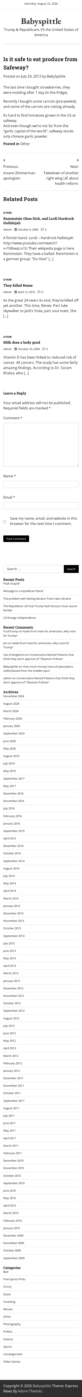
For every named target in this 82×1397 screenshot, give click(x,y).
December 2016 (13, 793)
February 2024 (12, 718)
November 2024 (13, 696)
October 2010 (12, 1176)
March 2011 (10, 1146)
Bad (5, 1272)
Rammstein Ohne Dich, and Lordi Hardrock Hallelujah (38, 220)
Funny (7, 1287)
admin (7, 229)
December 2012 (13, 988)
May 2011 (9, 1130)
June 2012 (9, 1033)
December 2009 (13, 1235)
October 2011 (12, 1093)
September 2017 (13, 778)
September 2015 (13, 831)
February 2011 (12, 1153)
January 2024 (11, 726)
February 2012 (12, 1063)
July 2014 (9, 876)
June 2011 (9, 1123)
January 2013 (11, 981)
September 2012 (13, 1011)
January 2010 (11, 1228)
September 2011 (13, 1101)
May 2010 (9, 1198)
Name (9, 476)
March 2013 (10, 973)
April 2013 (9, 966)
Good (6, 1294)
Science (8, 1339)
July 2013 (9, 943)
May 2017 (9, 786)
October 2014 (12, 853)
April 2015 (9, 838)
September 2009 (13, 1258)
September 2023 (13, 733)
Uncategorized (12, 1354)
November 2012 (13, 996)
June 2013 (9, 951)
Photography (12, 1324)
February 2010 (12, 1221)
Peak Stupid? (11, 583)
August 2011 (11, 1108)
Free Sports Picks (14, 1279)
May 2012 (9, 1041)
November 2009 (13, 1243)
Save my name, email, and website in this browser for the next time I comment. (43, 521)
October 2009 (12, 1250)
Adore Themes (30, 1391)
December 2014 (13, 846)
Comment (13, 418)
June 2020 (9, 741)
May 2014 (9, 883)
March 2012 (10, 1056)
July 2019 (9, 763)
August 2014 (11, 868)
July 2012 (9, 1026)
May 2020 (9, 748)
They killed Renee (18, 285)
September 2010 (13, 1183)
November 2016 (13, 801)
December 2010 (13, 1160)
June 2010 (9, 1191)
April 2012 (9, 1048)
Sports (7, 1347)
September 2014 (13, 861)
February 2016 (12, 816)
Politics (7, 1331)
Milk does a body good (21, 342)
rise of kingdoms (14, 655)
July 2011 (9, 1116)
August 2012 (11, 1018)
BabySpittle (56, 76)
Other (25, 143)
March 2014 (10, 898)
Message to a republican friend (23, 591)
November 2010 (13, 1168)
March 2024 (10, 711)
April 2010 (9, 1205)
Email (9, 497)
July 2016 (9, 808)
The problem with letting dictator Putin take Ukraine (37, 599)
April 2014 (9, 891)
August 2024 (11, 704)
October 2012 (12, 1003)
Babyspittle (41, 21)
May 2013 (9, 958)
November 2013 (13, 921)
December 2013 (13, 913)
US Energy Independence (19, 618)
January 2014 (11, 906)
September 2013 (13, 936)
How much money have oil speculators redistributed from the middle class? (38, 669)
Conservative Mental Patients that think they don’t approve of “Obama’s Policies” (38, 657)
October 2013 (12, 928)
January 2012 (11, 1071)
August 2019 (11, 756)
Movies (8, 1309)
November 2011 (13, 1086)
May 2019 (9, 771)
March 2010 (10, 1213)
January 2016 (11, 823)
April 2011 (9, 1138)
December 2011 (13, 1078)
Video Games (11, 1361)
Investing (9, 1302)
